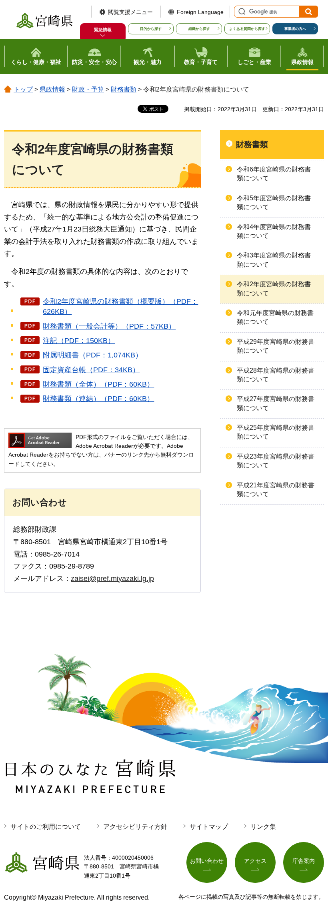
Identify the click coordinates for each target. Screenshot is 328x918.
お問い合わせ (207, 861)
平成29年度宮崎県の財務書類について (275, 346)
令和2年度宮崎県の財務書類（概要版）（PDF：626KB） (120, 306)
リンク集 (263, 826)
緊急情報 (103, 29)
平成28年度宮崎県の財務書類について (275, 375)
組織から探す (199, 29)
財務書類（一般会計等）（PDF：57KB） (109, 326)
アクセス (255, 861)
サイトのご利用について (45, 826)
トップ (23, 89)
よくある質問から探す (247, 29)
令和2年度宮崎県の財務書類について (274, 288)
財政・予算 (88, 89)
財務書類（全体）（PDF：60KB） (98, 384)
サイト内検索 (241, 11)
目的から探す (151, 29)
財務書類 (123, 89)
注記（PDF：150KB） (79, 341)
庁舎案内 (303, 861)
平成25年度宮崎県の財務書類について (275, 432)
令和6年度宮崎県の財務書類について (274, 174)
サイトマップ (209, 826)
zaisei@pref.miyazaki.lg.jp (112, 579)
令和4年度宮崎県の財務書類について (274, 231)
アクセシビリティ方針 (135, 826)
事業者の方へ (295, 29)
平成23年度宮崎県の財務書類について (275, 461)
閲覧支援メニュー (130, 12)
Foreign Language (200, 12)
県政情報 (52, 89)
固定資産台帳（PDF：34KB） (91, 370)
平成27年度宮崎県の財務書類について (275, 403)
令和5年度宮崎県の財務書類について (274, 202)
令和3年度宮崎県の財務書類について (274, 259)
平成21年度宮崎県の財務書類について (275, 489)
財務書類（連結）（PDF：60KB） (98, 399)
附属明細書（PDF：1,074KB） (92, 355)
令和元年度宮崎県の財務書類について (275, 317)
